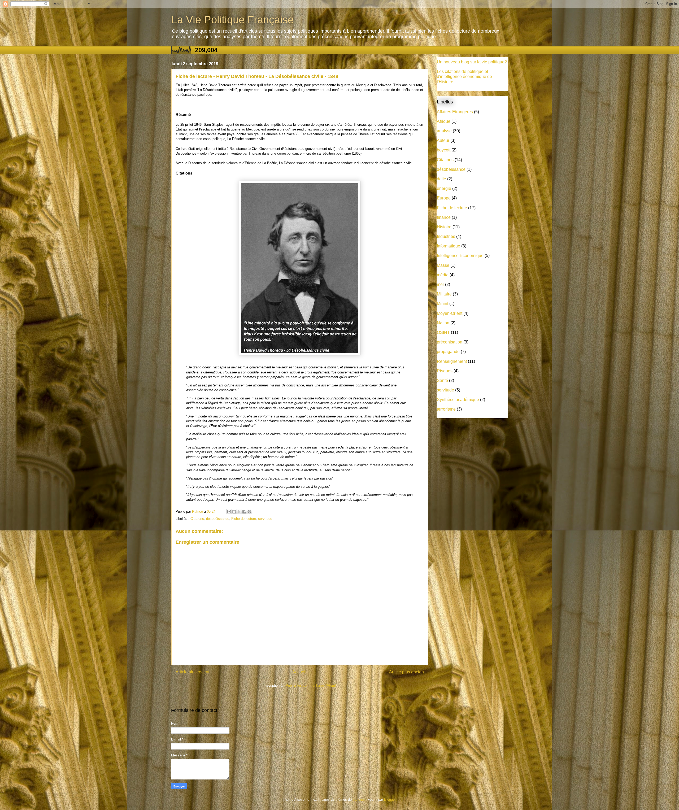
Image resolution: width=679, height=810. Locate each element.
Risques (444, 371)
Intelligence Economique (460, 255)
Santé (442, 380)
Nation (443, 323)
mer (440, 284)
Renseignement (452, 361)
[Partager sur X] (239, 511)
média (443, 275)
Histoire (444, 227)
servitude (265, 519)
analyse (444, 131)
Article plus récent (192, 672)
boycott (443, 150)
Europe (444, 198)
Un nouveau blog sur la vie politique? (472, 62)
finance (444, 217)
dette (441, 179)
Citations (197, 519)
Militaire (444, 294)
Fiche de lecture (243, 519)
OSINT (443, 332)
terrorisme (446, 409)
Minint (442, 303)
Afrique (443, 121)
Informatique (448, 246)
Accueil (299, 672)
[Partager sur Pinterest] (249, 511)
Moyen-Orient (449, 313)
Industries (446, 236)
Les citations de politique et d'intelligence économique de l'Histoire (464, 76)
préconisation (449, 342)
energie (444, 188)
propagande (448, 351)
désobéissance (217, 519)
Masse (443, 265)
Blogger (389, 800)
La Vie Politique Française (232, 19)
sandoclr (359, 800)
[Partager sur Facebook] (244, 511)
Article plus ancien (406, 672)
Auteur (443, 140)
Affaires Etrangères (455, 112)
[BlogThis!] (234, 511)
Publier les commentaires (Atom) (311, 685)
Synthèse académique (458, 399)
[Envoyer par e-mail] (229, 511)
